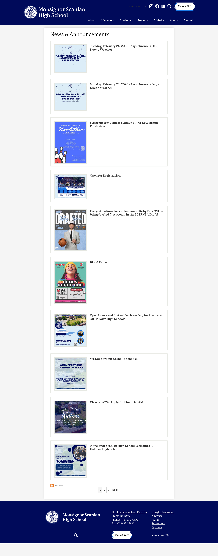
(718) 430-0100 (129, 519)
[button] (92, 17)
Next (114, 490)
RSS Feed (59, 485)
